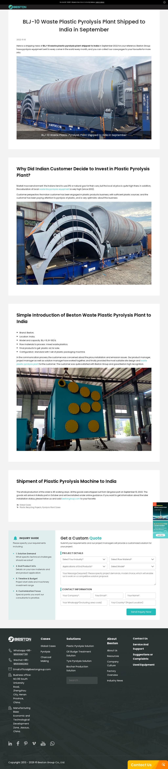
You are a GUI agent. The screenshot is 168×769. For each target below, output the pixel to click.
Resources (113, 656)
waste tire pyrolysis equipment (54, 189)
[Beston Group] (17, 7)
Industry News (115, 680)
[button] (155, 504)
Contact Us (141, 765)
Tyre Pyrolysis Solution (79, 661)
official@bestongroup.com (35, 669)
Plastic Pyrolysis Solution (80, 646)
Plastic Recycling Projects (31, 507)
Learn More (100, 2)
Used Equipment (144, 664)
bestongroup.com (71, 498)
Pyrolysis (45, 651)
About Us (112, 650)
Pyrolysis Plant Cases (51, 507)
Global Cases (25, 505)
